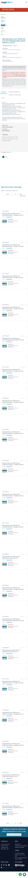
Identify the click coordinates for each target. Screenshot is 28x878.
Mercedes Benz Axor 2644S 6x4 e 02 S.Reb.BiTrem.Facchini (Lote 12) (11, 775)
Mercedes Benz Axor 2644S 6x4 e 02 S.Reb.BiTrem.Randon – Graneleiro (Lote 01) (12, 214)
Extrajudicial (4, 219)
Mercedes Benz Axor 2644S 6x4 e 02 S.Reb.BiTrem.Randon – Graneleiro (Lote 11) (12, 713)
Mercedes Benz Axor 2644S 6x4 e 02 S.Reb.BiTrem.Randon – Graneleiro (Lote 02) (12, 308)
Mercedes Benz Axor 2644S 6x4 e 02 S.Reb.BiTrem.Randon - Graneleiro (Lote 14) (12, 432)
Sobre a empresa (4, 845)
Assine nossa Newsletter (14, 834)
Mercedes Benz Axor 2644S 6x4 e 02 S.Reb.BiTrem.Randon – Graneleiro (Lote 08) (12, 744)
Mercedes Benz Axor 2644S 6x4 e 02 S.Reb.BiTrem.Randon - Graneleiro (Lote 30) (12, 682)
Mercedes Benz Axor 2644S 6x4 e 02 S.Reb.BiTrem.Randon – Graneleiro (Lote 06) (12, 245)
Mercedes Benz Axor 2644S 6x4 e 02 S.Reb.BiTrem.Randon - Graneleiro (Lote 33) (12, 276)
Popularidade (22, 195)
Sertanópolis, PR (9, 248)
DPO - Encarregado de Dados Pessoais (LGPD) (21, 858)
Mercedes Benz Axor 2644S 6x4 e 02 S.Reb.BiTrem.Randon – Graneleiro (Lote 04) (12, 588)
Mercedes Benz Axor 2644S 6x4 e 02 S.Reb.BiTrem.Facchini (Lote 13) (11, 651)
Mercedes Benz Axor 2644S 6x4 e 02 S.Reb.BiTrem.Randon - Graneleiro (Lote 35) (12, 370)
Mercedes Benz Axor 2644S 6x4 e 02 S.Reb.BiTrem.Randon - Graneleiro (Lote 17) (12, 806)
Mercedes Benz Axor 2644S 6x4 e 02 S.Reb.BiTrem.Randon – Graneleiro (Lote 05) (12, 463)
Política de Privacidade (19, 847)
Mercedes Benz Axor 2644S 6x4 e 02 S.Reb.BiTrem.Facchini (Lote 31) (11, 557)
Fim (21, 194)
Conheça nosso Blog (5, 844)
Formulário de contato (19, 853)
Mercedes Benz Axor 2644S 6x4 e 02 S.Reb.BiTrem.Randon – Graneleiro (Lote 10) (12, 495)
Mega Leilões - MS (4, 848)
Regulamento (18, 844)
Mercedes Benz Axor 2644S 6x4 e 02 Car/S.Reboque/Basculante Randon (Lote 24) (13, 339)
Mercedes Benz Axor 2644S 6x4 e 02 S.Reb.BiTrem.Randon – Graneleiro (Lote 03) (12, 401)
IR (26, 6)
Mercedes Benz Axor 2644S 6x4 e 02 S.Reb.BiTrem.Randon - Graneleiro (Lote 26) (12, 526)
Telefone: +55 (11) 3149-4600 (20, 855)
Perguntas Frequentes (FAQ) (21, 845)
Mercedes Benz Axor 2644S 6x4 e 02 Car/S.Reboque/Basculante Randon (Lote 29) (13, 619)
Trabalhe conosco (4, 847)
